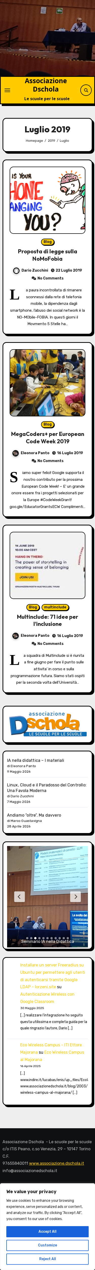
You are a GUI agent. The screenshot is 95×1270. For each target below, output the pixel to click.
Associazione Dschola (46, 85)
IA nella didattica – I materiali (35, 760)
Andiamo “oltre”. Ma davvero (34, 815)
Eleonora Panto (35, 453)
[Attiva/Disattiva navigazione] (7, 90)
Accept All (47, 1231)
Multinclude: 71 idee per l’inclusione (47, 620)
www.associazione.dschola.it (56, 1163)
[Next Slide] (75, 896)
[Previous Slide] (19, 896)
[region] (47, 1226)
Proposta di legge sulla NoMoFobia (47, 255)
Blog (48, 242)
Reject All (47, 1259)
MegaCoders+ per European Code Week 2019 (47, 437)
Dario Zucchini (35, 270)
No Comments (50, 278)
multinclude (55, 607)
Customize (47, 1245)
